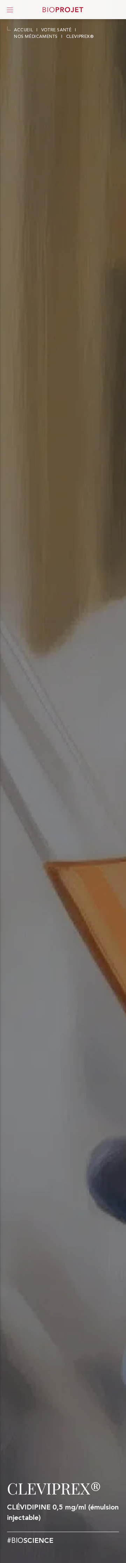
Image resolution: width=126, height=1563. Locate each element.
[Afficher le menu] (10, 10)
